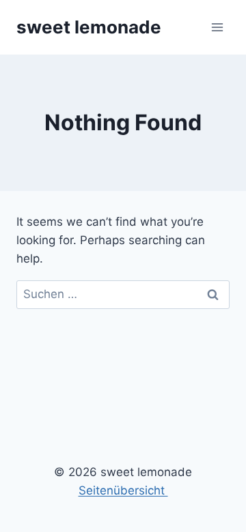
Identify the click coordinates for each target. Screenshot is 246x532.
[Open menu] (217, 27)
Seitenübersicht (123, 490)
